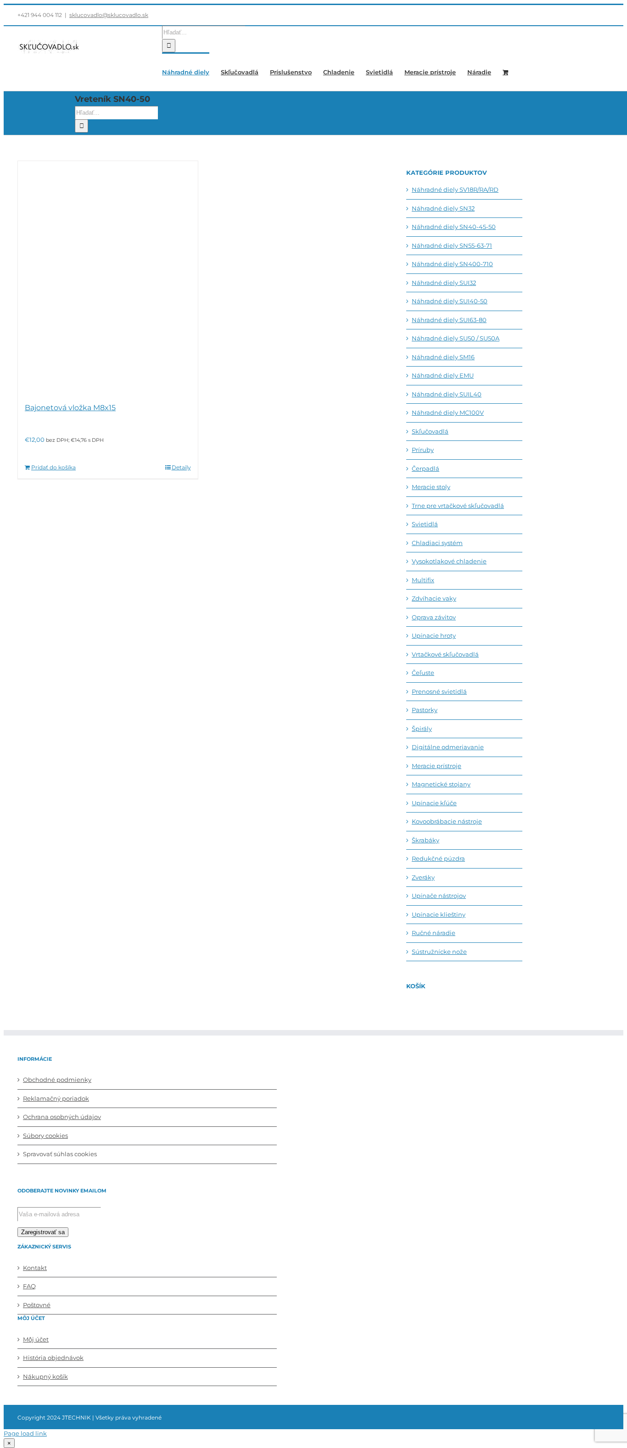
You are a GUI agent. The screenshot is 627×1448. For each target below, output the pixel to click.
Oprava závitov (434, 617)
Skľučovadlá (430, 431)
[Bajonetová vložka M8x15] (108, 277)
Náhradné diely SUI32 (444, 282)
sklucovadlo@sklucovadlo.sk (108, 14)
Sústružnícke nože (439, 951)
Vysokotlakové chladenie (449, 561)
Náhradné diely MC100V (448, 412)
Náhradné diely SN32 (443, 208)
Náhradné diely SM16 (443, 357)
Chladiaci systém (437, 542)
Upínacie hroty (434, 635)
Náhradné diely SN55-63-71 (452, 245)
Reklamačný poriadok (56, 1098)
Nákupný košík (45, 1376)
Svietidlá (425, 524)
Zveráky (423, 877)
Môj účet (36, 1339)
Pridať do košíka (53, 467)
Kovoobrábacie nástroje (447, 821)
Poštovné (36, 1305)
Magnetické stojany (441, 784)
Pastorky (424, 709)
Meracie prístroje (436, 765)
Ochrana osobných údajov (62, 1116)
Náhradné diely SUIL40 (446, 394)
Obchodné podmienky (57, 1079)
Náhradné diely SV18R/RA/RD (455, 189)
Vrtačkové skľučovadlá (445, 654)
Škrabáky (425, 840)
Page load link (25, 1433)
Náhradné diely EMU (443, 375)
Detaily (181, 467)
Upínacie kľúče (434, 803)
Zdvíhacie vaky (434, 598)
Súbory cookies (45, 1135)
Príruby (423, 449)
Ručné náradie (433, 932)
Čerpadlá (425, 468)
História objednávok (53, 1357)
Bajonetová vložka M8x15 (70, 407)
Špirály (422, 728)
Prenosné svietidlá (439, 691)
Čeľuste (423, 672)
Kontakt (35, 1267)
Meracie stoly (431, 486)
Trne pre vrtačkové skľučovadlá (458, 505)
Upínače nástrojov (439, 895)
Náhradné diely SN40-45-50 (454, 226)
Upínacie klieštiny (438, 914)
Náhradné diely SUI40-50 (449, 301)
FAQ (29, 1286)
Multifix (423, 580)
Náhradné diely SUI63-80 (449, 319)
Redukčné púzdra (438, 858)
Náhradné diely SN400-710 (452, 263)
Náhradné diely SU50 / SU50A (455, 338)
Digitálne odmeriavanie (448, 747)
